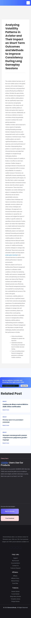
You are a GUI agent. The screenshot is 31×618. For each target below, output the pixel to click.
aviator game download (11, 255)
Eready (5, 401)
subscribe (24, 386)
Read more (6, 410)
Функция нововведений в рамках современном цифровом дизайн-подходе (15, 437)
